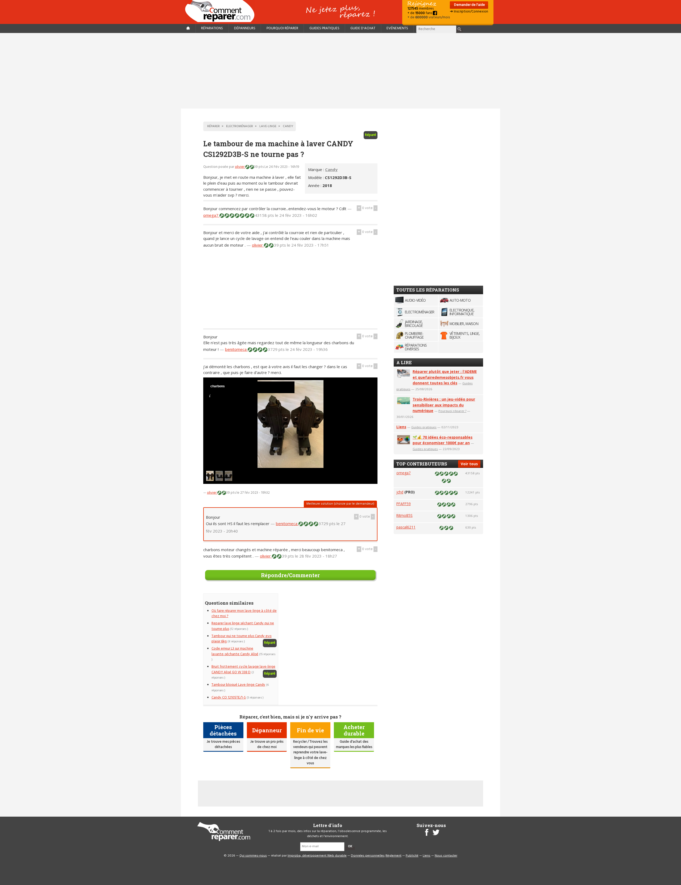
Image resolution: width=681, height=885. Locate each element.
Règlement (393, 855)
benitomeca (236, 349)
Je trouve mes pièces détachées (223, 744)
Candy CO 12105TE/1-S (228, 697)
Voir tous (469, 463)
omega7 (211, 215)
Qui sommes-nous (253, 855)
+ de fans (420, 13)
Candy (331, 169)
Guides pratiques (324, 28)
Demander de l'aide (469, 5)
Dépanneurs (244, 28)
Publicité (412, 855)
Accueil (222, 11)
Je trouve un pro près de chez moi (266, 744)
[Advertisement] (340, 71)
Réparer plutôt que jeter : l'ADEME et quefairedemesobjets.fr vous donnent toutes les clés (445, 377)
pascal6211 (406, 527)
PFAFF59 (403, 503)
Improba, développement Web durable (317, 855)
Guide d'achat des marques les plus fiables (354, 744)
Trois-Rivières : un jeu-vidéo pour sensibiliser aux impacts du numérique (444, 405)
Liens (401, 426)
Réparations (212, 28)
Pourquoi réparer (282, 28)
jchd (399, 492)
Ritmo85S (404, 515)
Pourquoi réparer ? (452, 411)
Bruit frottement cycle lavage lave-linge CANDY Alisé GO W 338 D (243, 669)
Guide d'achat (362, 28)
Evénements (397, 28)
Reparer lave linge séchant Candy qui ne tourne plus (242, 626)
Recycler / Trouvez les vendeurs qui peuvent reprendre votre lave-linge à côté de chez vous (310, 752)
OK (350, 846)
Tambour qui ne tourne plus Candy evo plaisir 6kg (241, 638)
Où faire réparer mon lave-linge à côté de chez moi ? (244, 613)
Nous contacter (446, 855)
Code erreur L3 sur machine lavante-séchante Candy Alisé (234, 651)
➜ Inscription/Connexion (469, 11)
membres (421, 8)
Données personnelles (368, 855)
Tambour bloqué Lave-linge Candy (238, 685)
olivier (240, 167)
